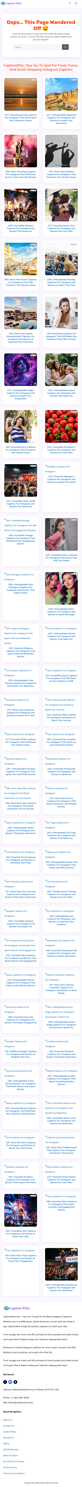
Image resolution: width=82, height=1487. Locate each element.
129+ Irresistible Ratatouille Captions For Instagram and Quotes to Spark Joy (61, 771)
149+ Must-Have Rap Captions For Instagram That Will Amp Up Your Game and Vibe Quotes (20, 174)
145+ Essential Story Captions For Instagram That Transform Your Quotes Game (20, 450)
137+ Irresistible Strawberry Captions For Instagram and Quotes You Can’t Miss (61, 450)
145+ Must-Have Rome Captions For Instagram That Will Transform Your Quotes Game (20, 282)
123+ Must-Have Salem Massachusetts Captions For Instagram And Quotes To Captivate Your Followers (21, 337)
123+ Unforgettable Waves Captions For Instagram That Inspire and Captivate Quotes (20, 982)
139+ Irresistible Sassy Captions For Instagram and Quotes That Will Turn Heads (61, 558)
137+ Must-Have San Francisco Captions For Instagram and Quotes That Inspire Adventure (20, 894)
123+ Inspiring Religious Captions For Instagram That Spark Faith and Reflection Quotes (20, 652)
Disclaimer (8, 1437)
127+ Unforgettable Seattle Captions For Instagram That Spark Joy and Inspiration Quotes (61, 1080)
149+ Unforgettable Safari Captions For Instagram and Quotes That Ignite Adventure (21, 830)
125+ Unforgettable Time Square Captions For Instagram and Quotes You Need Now (20, 683)
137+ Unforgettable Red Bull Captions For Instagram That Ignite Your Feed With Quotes (20, 771)
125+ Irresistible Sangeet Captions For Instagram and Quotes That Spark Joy (21, 924)
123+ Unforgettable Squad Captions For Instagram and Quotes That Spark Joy (61, 393)
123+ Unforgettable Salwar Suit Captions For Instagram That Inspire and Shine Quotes (61, 865)
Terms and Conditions (14, 1473)
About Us (7, 1420)
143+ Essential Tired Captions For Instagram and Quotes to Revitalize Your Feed (21, 860)
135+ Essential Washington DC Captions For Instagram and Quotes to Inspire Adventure (61, 953)
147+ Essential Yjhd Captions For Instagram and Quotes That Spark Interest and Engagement (21, 958)
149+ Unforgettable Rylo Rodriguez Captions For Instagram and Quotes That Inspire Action (20, 588)
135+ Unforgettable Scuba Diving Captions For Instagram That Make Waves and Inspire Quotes (20, 1085)
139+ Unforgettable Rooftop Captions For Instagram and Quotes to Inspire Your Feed (61, 282)
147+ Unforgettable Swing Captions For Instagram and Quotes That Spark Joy (61, 636)
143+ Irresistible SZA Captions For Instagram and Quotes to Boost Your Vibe (20, 1234)
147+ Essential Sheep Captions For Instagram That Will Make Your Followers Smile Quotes (20, 1111)
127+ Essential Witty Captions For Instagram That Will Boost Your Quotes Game (20, 742)
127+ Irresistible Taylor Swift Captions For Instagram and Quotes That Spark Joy (20, 504)
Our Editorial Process (13, 1461)
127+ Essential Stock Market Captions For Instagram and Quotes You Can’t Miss (61, 1179)
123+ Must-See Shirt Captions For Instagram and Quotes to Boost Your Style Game (20, 1145)
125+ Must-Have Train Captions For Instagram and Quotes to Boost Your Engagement (21, 1258)
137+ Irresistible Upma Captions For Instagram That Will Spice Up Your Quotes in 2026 (61, 678)
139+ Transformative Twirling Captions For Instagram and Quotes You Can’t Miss (61, 894)
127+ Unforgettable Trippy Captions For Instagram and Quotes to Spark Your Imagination (21, 394)
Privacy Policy (10, 1467)
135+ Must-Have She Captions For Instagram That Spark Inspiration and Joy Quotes (20, 806)
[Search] (65, 47)
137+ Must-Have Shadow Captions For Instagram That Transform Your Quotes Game (61, 174)
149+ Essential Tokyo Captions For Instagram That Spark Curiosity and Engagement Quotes (61, 1205)
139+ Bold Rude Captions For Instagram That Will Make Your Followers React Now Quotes (61, 336)
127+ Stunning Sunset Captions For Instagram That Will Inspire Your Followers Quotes (21, 117)
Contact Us (8, 1425)
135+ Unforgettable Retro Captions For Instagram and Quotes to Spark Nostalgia (61, 612)
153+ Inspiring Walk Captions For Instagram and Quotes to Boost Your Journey (61, 717)
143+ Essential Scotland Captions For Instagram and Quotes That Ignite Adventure (61, 1054)
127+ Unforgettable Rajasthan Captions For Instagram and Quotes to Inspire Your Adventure (61, 119)
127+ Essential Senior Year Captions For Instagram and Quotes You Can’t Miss (61, 228)
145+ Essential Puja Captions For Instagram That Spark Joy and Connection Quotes (61, 742)
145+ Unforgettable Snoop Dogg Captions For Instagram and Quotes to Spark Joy (61, 1025)
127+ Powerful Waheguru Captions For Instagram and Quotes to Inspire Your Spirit (61, 479)
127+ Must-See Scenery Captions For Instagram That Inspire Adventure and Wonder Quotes (61, 802)
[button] (70, 3)
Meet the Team (10, 1455)
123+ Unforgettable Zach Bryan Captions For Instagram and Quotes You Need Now (61, 1287)
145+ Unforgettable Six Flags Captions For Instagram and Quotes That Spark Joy (61, 835)
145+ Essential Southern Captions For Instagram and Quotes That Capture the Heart (20, 1179)
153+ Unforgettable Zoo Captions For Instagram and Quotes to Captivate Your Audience (61, 920)
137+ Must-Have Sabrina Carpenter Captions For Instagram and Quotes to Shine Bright (61, 989)
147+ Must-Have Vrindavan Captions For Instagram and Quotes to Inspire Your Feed (21, 712)
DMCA (6, 1443)
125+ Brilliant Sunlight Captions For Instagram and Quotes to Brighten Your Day (20, 1054)
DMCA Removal (10, 1449)
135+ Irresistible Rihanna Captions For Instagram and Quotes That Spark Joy (21, 228)
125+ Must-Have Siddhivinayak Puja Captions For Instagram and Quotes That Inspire (61, 1150)
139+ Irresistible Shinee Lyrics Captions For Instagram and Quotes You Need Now (61, 1121)
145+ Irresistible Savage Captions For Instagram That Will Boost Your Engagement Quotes (20, 539)
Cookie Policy (9, 1431)
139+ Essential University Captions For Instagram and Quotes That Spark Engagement (20, 1020)
